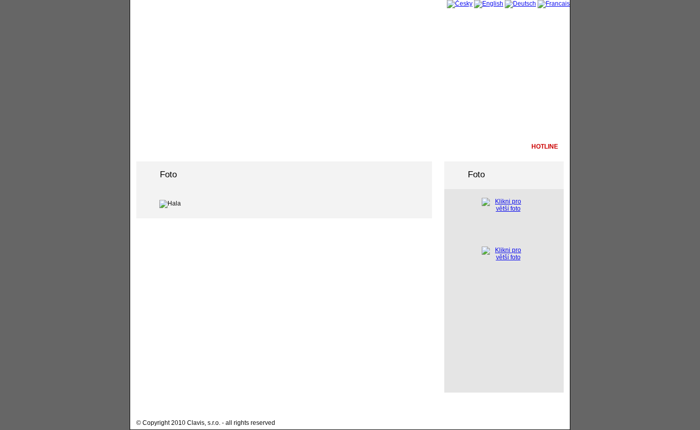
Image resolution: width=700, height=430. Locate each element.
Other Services (265, 146)
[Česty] (459, 3)
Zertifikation (435, 146)
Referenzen (375, 146)
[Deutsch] (520, 3)
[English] (488, 3)
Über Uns (156, 146)
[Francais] (554, 3)
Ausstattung (325, 146)
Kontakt (494, 146)
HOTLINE (544, 146)
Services (205, 146)
